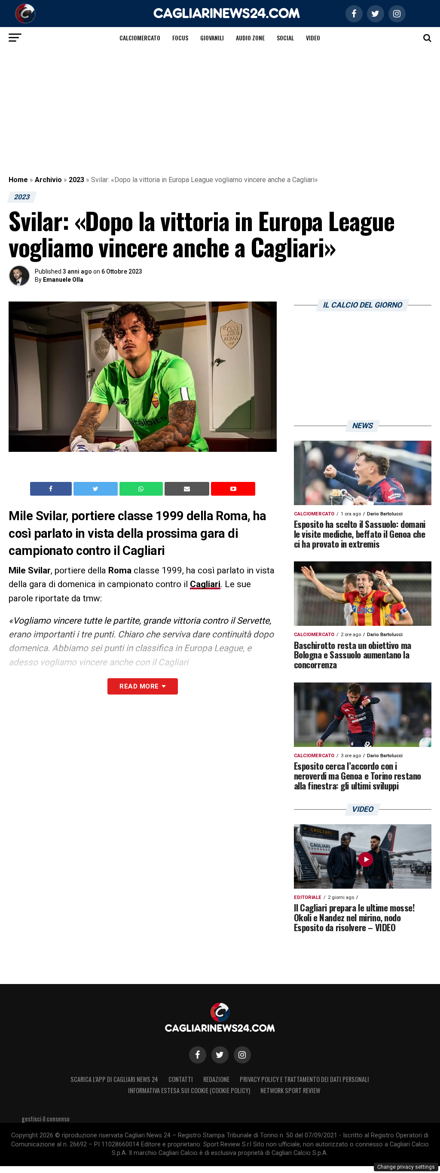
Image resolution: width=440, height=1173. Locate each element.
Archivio (48, 180)
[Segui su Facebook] (197, 1054)
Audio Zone (250, 37)
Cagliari (205, 584)
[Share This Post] (142, 489)
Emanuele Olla (63, 279)
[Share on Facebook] (52, 489)
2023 (76, 180)
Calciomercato (139, 37)
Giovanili (212, 37)
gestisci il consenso (45, 1118)
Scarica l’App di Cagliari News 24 (114, 1079)
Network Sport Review (290, 1090)
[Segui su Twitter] (220, 1054)
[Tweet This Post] (96, 489)
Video (313, 37)
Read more (139, 686)
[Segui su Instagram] (242, 1054)
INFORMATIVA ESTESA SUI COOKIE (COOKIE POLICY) (189, 1090)
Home (18, 180)
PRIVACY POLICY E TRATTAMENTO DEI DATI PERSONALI (304, 1079)
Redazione (216, 1079)
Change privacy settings (406, 1167)
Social (285, 37)
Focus (180, 37)
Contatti (180, 1079)
